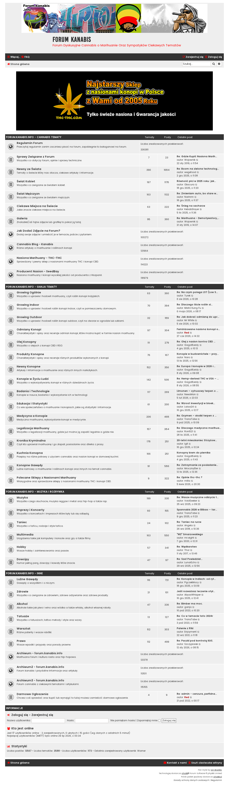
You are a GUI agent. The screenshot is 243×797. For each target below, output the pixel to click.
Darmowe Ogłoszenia (32, 694)
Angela (188, 525)
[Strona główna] (28, 42)
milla (187, 480)
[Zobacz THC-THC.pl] (114, 100)
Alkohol (22, 604)
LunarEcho (190, 562)
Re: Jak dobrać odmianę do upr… (198, 316)
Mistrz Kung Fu (192, 308)
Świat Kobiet (26, 181)
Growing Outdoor (29, 317)
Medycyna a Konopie (32, 416)
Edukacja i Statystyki (32, 403)
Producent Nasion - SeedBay (38, 271)
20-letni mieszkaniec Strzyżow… (197, 440)
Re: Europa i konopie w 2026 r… (196, 366)
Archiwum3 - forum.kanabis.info (40, 680)
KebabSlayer (191, 209)
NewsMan (190, 394)
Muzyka (22, 497)
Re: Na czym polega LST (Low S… (197, 292)
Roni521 (188, 431)
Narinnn (189, 196)
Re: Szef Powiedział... (189, 559)
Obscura (189, 184)
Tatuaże (23, 616)
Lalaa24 (189, 406)
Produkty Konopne (30, 354)
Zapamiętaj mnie (147, 720)
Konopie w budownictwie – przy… (198, 353)
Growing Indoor (28, 305)
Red (186, 332)
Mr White (189, 320)
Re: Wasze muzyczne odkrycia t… (198, 497)
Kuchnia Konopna (30, 453)
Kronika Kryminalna (31, 440)
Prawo (21, 641)
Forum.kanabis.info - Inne (24, 573)
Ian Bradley (216, 770)
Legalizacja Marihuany (33, 428)
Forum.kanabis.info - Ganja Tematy (31, 287)
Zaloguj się (19, 715)
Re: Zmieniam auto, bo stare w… (197, 193)
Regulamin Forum (30, 143)
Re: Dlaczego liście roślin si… (194, 304)
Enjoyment (190, 631)
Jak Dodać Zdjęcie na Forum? (38, 231)
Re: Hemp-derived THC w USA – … (198, 378)
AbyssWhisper (192, 594)
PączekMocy (191, 582)
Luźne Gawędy (27, 579)
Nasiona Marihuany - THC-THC (39, 258)
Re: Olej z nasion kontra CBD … (196, 341)
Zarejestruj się (42, 715)
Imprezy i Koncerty (30, 510)
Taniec (22, 522)
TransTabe (190, 419)
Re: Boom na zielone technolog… (198, 168)
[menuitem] (25, 57)
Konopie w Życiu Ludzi (33, 379)
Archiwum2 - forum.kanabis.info (40, 667)
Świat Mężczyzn (28, 194)
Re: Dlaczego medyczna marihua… (199, 428)
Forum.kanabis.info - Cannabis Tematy (33, 137)
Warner (141, 750)
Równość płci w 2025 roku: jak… (196, 181)
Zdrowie (22, 591)
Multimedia (25, 534)
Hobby (21, 547)
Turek (187, 295)
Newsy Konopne (28, 366)
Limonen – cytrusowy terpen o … (197, 391)
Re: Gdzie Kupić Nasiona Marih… (197, 156)
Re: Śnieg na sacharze (191, 205)
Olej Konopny (26, 342)
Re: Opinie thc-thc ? (189, 477)
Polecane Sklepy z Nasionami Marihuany (46, 477)
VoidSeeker (190, 500)
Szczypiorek (191, 644)
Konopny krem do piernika (193, 452)
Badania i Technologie (33, 391)
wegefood (190, 172)
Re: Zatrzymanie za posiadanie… (197, 465)
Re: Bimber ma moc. (190, 603)
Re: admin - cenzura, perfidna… (197, 693)
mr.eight (189, 537)
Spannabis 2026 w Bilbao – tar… (197, 509)
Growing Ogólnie (29, 292)
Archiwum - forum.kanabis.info (39, 653)
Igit (186, 443)
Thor (186, 550)
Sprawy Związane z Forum (35, 157)
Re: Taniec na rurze (189, 522)
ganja (188, 607)
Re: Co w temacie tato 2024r (195, 616)
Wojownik (189, 159)
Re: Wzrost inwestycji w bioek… (196, 403)
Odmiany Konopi (29, 329)
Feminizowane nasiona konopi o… (198, 329)
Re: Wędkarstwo (187, 546)
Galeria (22, 218)
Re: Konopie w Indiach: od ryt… (196, 579)
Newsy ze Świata (29, 169)
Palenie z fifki (185, 628)
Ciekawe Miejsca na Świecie (37, 206)
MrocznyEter (191, 468)
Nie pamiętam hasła (122, 720)
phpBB (185, 773)
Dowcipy (23, 559)
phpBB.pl (217, 776)
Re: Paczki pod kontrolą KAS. (195, 640)
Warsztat (23, 628)
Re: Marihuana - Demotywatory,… (198, 218)
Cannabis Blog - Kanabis (35, 244)
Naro (187, 357)
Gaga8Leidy (191, 345)
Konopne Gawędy (30, 465)
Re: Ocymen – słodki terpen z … (196, 415)
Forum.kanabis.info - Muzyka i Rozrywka (35, 492)
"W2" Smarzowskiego (190, 534)
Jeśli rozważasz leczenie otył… (196, 591)
